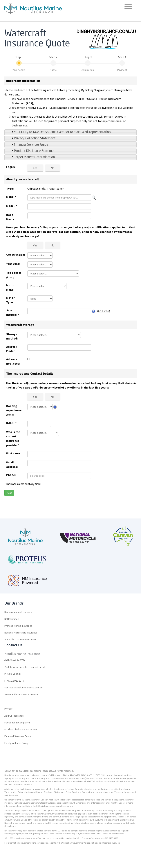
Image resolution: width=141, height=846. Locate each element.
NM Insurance (11, 619)
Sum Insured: (12, 312)
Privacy (8, 709)
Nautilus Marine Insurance (18, 612)
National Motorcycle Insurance (20, 632)
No (52, 168)
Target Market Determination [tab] (34, 157)
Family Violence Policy (16, 743)
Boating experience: (14, 410)
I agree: (11, 167)
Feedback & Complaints (17, 722)
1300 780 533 (14, 674)
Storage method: (12, 336)
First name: (13, 453)
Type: (10, 188)
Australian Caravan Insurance (20, 639)
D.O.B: (11, 423)
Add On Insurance (14, 715)
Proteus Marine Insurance (18, 625)
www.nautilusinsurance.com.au (21, 694)
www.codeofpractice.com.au (59, 806)
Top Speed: (13, 275)
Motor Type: (10, 300)
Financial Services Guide (17, 736)
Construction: (14, 254)
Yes (35, 168)
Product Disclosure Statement (21, 729)
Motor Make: (10, 287)
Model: (11, 206)
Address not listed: (13, 361)
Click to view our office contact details (25, 667)
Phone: (11, 475)
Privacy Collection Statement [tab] (34, 138)
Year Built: (13, 263)
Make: (11, 197)
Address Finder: (11, 349)
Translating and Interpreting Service (103, 842)
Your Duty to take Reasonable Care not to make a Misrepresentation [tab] (62, 132)
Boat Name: (10, 217)
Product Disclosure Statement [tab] (35, 151)
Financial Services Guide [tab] (31, 144)
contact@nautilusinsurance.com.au (23, 687)
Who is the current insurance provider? (13, 438)
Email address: (12, 464)
